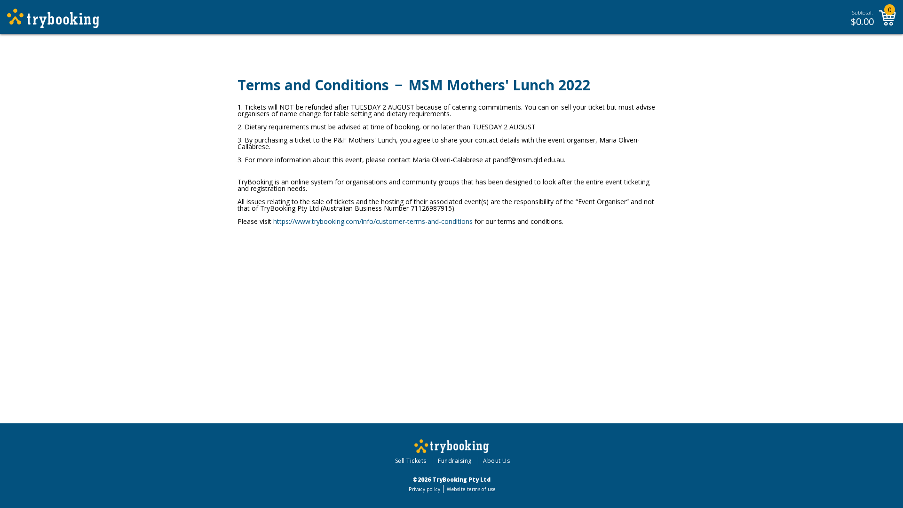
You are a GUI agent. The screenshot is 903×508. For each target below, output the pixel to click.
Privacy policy (424, 489)
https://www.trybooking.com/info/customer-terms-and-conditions (373, 221)
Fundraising (455, 461)
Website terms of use (471, 489)
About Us (496, 461)
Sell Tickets (411, 461)
